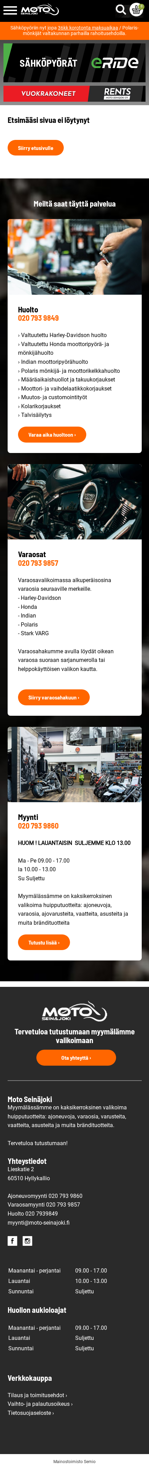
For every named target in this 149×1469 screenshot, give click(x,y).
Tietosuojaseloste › (31, 1413)
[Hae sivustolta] (122, 8)
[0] (136, 9)
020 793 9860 (38, 825)
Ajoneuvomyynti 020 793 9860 (45, 1196)
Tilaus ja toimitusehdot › (37, 1395)
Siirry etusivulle (35, 147)
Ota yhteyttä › (76, 1057)
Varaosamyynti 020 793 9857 (44, 1204)
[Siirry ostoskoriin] (136, 9)
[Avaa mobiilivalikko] (10, 10)
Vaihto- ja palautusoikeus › (40, 1404)
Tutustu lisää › (44, 942)
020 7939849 (41, 1213)
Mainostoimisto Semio (74, 1461)
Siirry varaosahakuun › (53, 697)
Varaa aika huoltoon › (52, 434)
